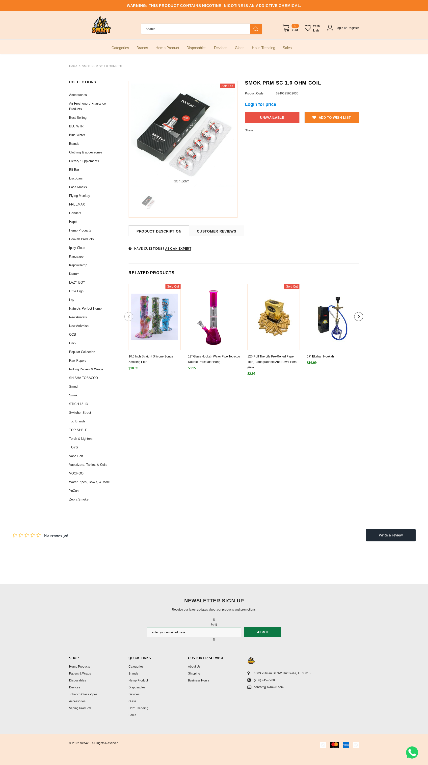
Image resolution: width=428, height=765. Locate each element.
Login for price (260, 104)
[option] (183, 135)
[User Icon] (330, 28)
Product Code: (254, 93)
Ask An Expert (178, 248)
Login (340, 28)
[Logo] (101, 25)
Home (73, 66)
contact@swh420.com (269, 687)
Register (353, 28)
